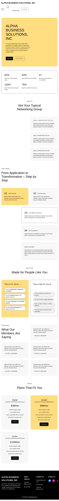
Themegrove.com (33, 497)
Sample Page (15, 10)
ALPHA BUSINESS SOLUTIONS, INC (18, 3)
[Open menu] (2, 9)
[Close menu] (8, 7)
